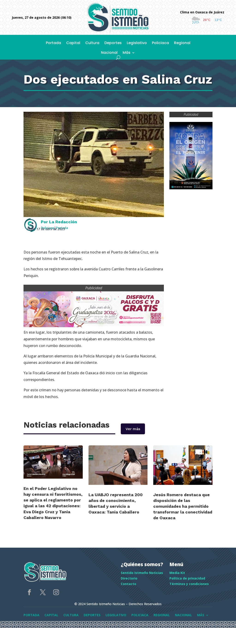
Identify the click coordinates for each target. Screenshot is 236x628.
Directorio (129, 578)
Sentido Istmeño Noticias (142, 573)
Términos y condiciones (189, 584)
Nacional (109, 53)
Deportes (113, 43)
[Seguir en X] (42, 592)
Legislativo (137, 43)
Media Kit (177, 573)
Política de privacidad (187, 578)
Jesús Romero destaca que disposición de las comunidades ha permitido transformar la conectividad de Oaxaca (182, 506)
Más (126, 53)
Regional (182, 43)
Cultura (92, 43)
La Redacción (63, 221)
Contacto (128, 584)
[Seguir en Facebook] (29, 592)
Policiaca (160, 43)
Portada (53, 43)
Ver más (133, 429)
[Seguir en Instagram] (56, 592)
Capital (73, 43)
